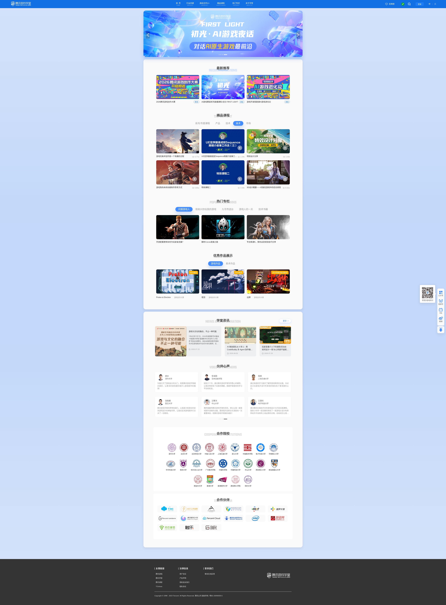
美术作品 (230, 263)
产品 (217, 123)
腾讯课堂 (159, 582)
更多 (286, 321)
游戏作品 (215, 263)
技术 (228, 123)
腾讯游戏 (159, 574)
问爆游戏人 (184, 209)
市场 (248, 123)
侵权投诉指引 (185, 582)
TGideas (159, 586)
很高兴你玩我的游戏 (205, 209)
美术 (238, 123)
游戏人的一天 (246, 209)
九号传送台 (227, 209)
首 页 (178, 4)
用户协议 (183, 574)
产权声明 (183, 578)
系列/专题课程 (202, 123)
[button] (220, 54)
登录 (419, 4)
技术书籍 (263, 209)
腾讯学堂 (159, 578)
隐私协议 (183, 586)
